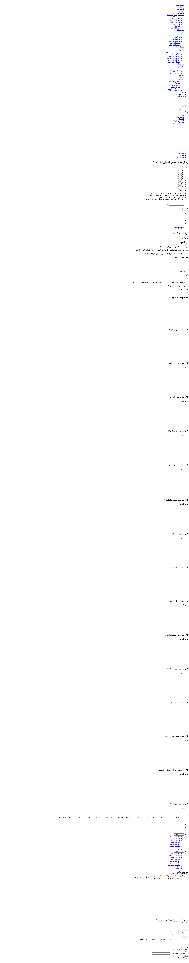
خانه (183, 115)
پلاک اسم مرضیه (175, 844)
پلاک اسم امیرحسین (173, 836)
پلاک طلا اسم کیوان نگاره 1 (175, 122)
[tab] (179, 834)
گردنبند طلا (180, 117)
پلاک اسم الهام (175, 859)
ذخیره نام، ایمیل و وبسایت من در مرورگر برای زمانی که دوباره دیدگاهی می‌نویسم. (159, 282)
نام (187, 275)
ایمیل (186, 278)
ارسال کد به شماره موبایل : (179, 949)
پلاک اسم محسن (175, 846)
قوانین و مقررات (154, 939)
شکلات (178, 868)
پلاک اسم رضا (175, 840)
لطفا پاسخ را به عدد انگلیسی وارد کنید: (175, 286)
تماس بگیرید (184, 208)
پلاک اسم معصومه (174, 865)
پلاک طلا (181, 119)
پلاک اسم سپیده (175, 863)
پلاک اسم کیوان (179, 157)
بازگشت (181, 11)
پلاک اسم (181, 155)
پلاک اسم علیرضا (174, 855)
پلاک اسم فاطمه (175, 861)
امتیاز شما (184, 257)
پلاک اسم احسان (175, 848)
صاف (167, 204)
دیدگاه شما (184, 271)
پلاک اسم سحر (175, 857)
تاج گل (178, 866)
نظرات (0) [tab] (181, 229)
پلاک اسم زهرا (175, 838)
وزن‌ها (186, 204)
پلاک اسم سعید (175, 853)
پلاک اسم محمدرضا (174, 849)
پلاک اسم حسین (175, 842)
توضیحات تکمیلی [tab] (178, 227)
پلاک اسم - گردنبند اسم (176, 121)
